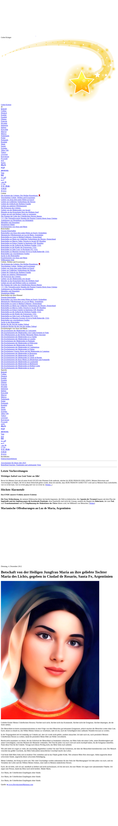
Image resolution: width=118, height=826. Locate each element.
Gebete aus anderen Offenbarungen (14, 206)
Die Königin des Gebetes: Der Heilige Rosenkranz (21, 195)
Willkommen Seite (7, 260)
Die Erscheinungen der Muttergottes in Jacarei (17, 368)
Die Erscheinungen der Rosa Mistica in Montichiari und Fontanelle (25, 360)
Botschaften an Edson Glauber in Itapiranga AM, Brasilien (22, 243)
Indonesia (4, 125)
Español (4, 117)
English (3, 115)
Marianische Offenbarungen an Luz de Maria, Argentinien (22, 235)
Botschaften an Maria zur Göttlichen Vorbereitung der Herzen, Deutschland (28, 239)
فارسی (3, 182)
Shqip (3, 144)
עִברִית (3, 184)
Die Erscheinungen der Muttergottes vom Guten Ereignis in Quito (25, 333)
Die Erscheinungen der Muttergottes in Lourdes (18, 339)
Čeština (3, 111)
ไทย (2, 173)
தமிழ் (3, 424)
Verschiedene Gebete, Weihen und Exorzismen (18, 198)
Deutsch (4, 113)
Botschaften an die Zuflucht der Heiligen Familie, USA (21, 245)
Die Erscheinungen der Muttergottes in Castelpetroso (20, 347)
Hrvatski (4, 123)
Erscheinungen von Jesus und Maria (14, 227)
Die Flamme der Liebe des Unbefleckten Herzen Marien (21, 216)
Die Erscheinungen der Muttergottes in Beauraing (19, 353)
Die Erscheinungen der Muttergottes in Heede (17, 355)
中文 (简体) (5, 186)
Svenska (4, 148)
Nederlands (5, 136)
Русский (4, 159)
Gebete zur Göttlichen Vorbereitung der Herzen (18, 202)
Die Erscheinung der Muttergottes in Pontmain (18, 341)
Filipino (4, 119)
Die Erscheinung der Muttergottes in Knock (17, 345)
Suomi (3, 146)
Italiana (3, 127)
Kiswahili (4, 130)
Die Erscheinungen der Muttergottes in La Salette (19, 337)
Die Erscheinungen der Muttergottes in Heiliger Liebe (20, 366)
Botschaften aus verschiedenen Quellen (15, 254)
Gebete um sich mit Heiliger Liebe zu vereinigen (18, 214)
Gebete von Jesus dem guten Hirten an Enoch (17, 200)
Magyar (4, 132)
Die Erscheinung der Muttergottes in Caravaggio (18, 331)
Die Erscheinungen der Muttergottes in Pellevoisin (19, 343)
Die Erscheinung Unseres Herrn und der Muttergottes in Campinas (25, 351)
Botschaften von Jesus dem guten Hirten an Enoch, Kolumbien (24, 233)
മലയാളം (5, 170)
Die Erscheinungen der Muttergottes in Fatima (17, 349)
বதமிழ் (3, 163)
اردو (2, 180)
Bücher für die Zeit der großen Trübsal (15, 324)
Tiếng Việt (5, 150)
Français (4, 121)
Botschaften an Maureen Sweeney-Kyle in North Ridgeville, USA (25, 252)
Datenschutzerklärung (9, 459)
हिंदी (2, 175)
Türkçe (3, 152)
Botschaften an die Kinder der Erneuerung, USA (18, 247)
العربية (3, 178)
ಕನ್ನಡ (3, 167)
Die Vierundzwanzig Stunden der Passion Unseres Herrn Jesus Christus (29, 218)
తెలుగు (3, 165)
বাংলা (2, 161)
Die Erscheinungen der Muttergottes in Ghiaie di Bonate (21, 358)
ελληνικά (4, 154)
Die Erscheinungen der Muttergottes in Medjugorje (19, 364)
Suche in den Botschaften (10, 256)
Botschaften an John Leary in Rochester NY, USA (19, 249)
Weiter (92, 503)
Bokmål (4, 109)
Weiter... (49, 485)
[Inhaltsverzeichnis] (18, 547)
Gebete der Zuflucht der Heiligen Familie (16, 204)
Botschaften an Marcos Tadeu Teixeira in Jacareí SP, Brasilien (23, 241)
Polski (3, 138)
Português (4, 140)
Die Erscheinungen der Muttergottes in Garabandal (19, 362)
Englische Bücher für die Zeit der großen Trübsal (19, 326)
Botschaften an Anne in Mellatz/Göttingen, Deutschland (21, 237)
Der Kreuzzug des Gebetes (11, 208)
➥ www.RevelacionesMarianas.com (20, 785)
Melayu (3, 134)
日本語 (3, 189)
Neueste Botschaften (8, 231)
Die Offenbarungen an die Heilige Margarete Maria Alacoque (23, 335)
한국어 (3, 191)
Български (5, 157)
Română (4, 142)
